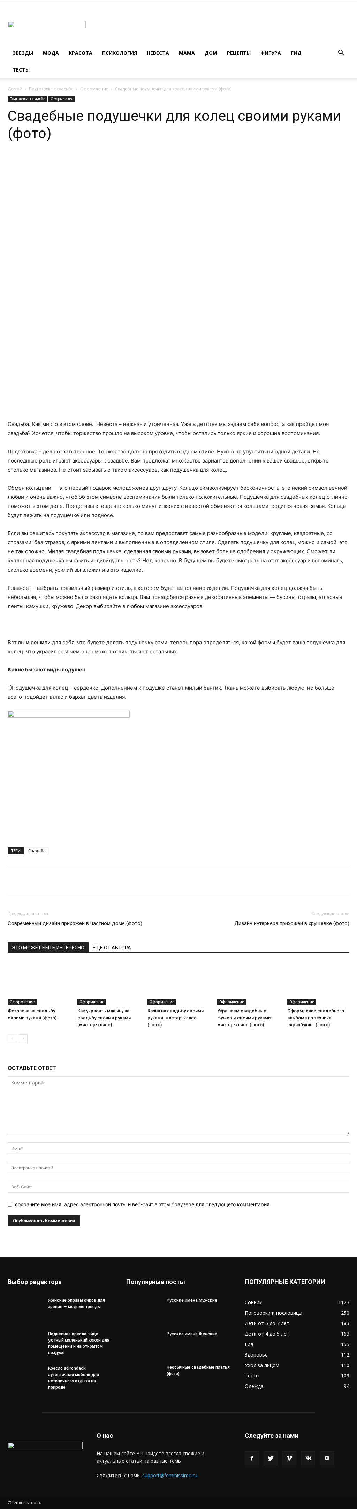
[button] (341, 53)
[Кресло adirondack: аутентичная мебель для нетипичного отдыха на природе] (25, 1377)
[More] (120, 163)
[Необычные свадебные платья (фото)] (143, 1376)
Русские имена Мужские (192, 1300)
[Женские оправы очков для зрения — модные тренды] (25, 1309)
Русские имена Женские (192, 1333)
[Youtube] (327, 1458)
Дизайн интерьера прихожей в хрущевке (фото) (291, 923)
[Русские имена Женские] (143, 1343)
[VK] (104, 163)
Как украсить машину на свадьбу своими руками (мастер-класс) (104, 1017)
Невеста (158, 53)
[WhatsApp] (72, 163)
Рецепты (239, 53)
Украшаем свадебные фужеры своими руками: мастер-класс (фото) (244, 1017)
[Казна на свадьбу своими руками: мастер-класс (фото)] (178, 983)
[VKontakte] (308, 1458)
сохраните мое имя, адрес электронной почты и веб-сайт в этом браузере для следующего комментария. (143, 1204)
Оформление (94, 89)
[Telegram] (88, 163)
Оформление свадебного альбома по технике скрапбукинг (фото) (315, 1017)
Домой (15, 89)
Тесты (21, 69)
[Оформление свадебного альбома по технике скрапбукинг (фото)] (318, 983)
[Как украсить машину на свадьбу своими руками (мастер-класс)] (108, 983)
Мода (51, 53)
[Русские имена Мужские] (143, 1309)
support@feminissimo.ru (169, 1475)
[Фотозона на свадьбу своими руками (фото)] (39, 983)
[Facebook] (252, 1458)
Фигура (270, 53)
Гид (296, 53)
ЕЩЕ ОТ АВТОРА (112, 948)
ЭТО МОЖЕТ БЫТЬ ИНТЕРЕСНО (48, 948)
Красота (80, 53)
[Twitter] (271, 1458)
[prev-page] (12, 1038)
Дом (211, 53)
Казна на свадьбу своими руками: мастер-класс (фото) (175, 1017)
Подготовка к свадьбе (51, 89)
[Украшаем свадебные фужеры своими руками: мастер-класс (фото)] (248, 983)
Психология (119, 53)
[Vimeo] (289, 1458)
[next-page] (23, 1038)
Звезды (23, 53)
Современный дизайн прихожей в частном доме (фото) (75, 923)
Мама (187, 53)
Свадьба (37, 850)
